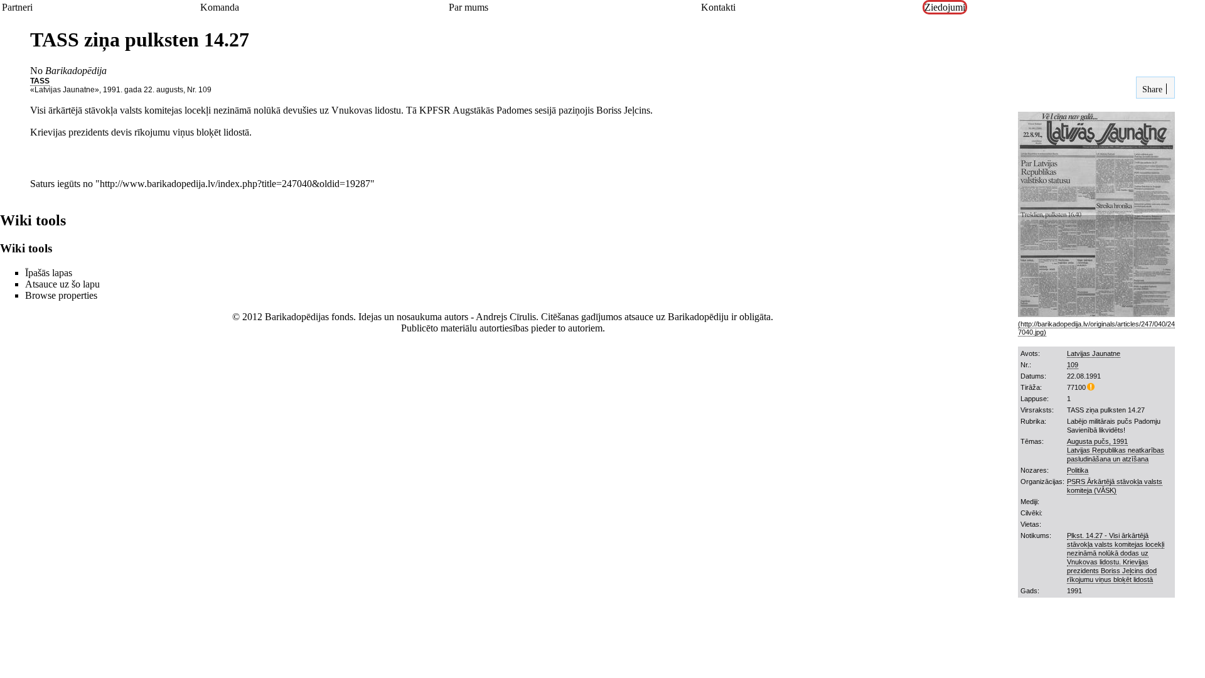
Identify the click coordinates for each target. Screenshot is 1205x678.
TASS (40, 81)
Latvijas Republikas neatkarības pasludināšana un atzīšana (1115, 454)
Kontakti (718, 7)
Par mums (468, 7)
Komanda (219, 7)
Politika (1077, 470)
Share (1151, 89)
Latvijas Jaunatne (1093, 353)
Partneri (17, 7)
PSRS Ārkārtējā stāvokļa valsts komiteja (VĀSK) (1114, 486)
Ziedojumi (944, 7)
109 (1072, 365)
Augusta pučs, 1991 (1097, 441)
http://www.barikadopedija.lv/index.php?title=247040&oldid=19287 (235, 183)
